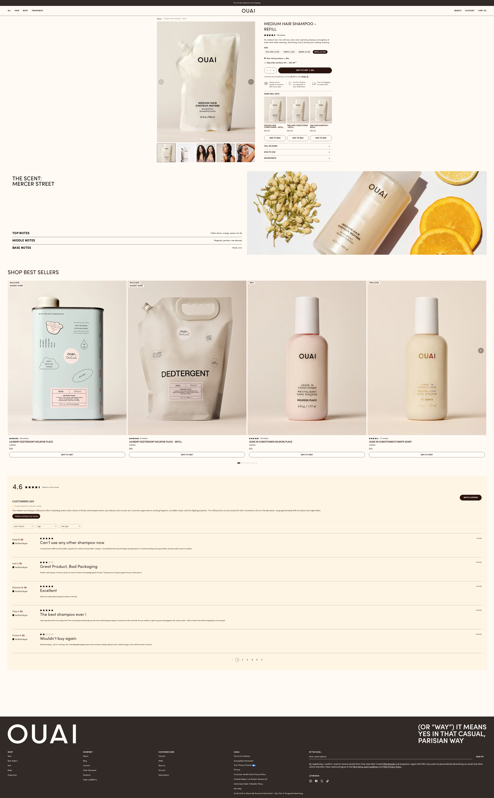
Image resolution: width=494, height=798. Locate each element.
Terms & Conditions (242, 756)
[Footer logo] (42, 734)
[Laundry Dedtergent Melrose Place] (67, 358)
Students (87, 775)
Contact (161, 756)
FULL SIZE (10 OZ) (272, 52)
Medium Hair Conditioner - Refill (273, 126)
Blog (85, 761)
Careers (86, 766)
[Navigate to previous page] (232, 660)
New (9, 756)
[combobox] (23, 526)
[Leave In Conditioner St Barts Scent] (426, 358)
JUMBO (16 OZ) (304, 52)
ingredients (270, 158)
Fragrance (12, 775)
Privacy (237, 770)
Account (161, 770)
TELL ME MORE (270, 146)
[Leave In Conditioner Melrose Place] (307, 358)
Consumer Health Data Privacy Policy (250, 775)
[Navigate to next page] (262, 660)
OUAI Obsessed (89, 770)
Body (10, 770)
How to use (269, 152)
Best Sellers (12, 761)
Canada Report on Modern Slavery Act (250, 779)
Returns (161, 766)
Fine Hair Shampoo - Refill (319, 126)
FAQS (160, 761)
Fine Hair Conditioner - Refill (297, 126)
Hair (9, 766)
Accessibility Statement (243, 761)
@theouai (314, 776)
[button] (251, 82)
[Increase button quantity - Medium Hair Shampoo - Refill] (274, 70)
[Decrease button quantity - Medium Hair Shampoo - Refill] (266, 70)
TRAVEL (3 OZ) (289, 52)
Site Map (238, 789)
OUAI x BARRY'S (90, 780)
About (85, 756)
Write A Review (471, 498)
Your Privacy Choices (243, 765)
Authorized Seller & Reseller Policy (248, 784)
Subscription (163, 775)
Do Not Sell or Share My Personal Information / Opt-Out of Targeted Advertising (268, 794)
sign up (480, 757)
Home (159, 19)
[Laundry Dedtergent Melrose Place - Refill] (187, 358)
